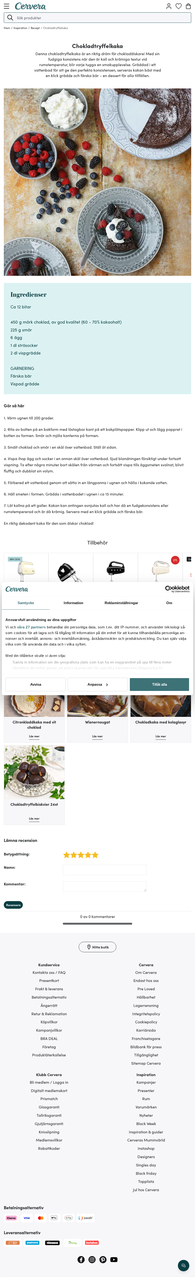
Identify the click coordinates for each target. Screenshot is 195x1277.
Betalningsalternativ (49, 997)
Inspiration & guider (146, 1131)
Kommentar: (15, 883)
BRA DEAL (49, 1038)
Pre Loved (146, 988)
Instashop (146, 1148)
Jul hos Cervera (146, 1189)
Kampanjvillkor (49, 1030)
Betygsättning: (17, 853)
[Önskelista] (179, 6)
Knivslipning (49, 1131)
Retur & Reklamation (49, 1013)
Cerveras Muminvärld (146, 1139)
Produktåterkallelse (49, 1054)
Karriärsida (146, 1030)
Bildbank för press (146, 1046)
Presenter (146, 1090)
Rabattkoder (49, 1148)
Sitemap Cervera (146, 1063)
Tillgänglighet (146, 1054)
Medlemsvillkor (49, 1139)
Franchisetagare (146, 1038)
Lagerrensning (146, 1005)
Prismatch (49, 1098)
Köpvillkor (49, 1021)
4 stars (86, 852)
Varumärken (146, 1106)
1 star (65, 852)
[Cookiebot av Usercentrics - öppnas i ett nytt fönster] (169, 589)
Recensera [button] (13, 905)
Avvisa (35, 684)
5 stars (94, 852)
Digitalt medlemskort (49, 1090)
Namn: (9, 867)
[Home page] (30, 8)
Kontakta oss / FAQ (49, 972)
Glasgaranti (49, 1106)
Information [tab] (73, 603)
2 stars (72, 852)
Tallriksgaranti (49, 1115)
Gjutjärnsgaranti (49, 1123)
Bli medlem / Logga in (49, 1082)
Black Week (146, 1123)
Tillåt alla (159, 684)
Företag (49, 1046)
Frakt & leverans (49, 988)
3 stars (79, 852)
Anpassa (95, 684)
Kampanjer (146, 1082)
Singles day (146, 1164)
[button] (10, 18)
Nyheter (146, 1115)
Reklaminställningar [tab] (121, 603)
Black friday (146, 1173)
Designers (146, 1156)
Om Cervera (146, 972)
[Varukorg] (188, 6)
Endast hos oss (146, 980)
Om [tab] (169, 603)
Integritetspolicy (146, 1013)
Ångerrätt (49, 1005)
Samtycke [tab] (26, 603)
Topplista (146, 1181)
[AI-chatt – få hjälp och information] (183, 1265)
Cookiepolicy (146, 1021)
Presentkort (49, 980)
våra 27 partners (31, 627)
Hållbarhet (146, 997)
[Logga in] (168, 6)
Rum (146, 1098)
